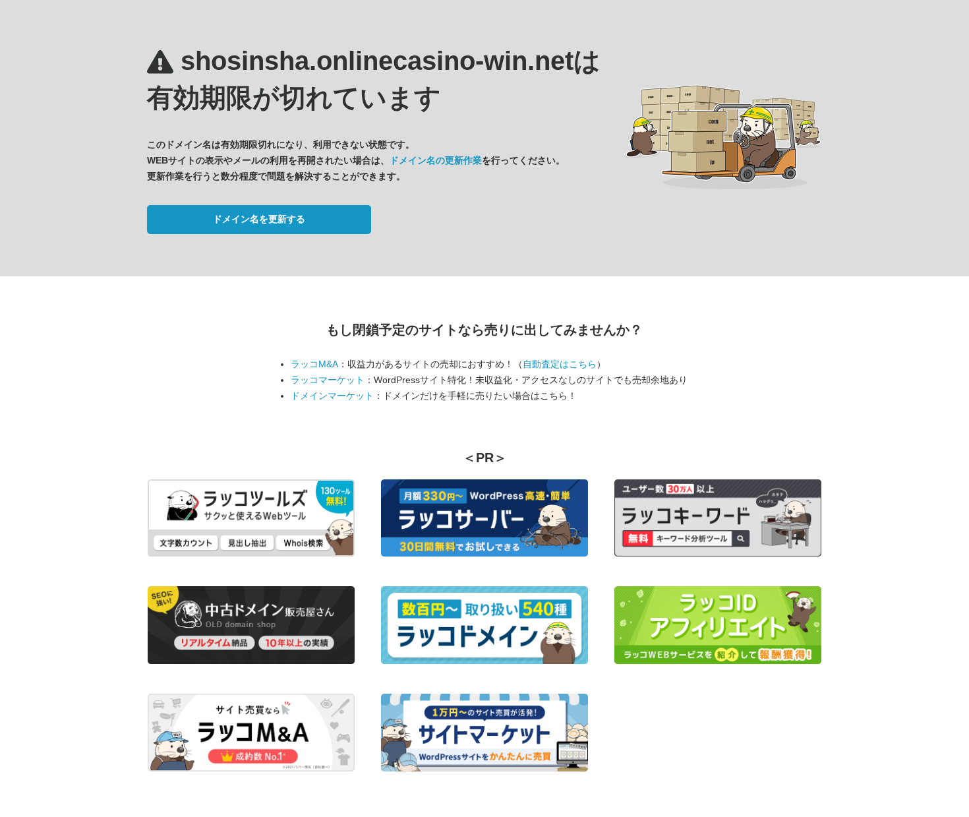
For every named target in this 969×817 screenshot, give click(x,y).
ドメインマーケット (332, 395)
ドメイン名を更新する (259, 219)
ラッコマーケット (328, 380)
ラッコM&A (314, 364)
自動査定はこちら (560, 364)
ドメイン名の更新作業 (436, 160)
